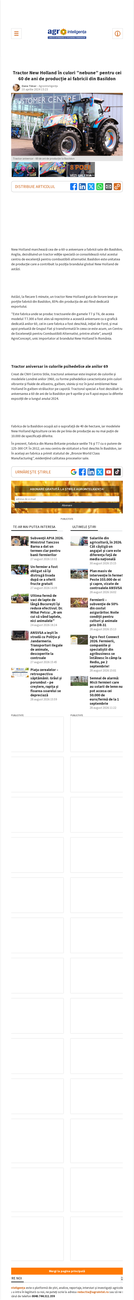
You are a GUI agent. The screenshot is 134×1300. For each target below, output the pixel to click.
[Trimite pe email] (108, 186)
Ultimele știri (84, 526)
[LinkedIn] (82, 186)
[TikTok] (117, 471)
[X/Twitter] (99, 471)
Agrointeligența (14, 1288)
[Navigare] (16, 33)
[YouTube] (108, 471)
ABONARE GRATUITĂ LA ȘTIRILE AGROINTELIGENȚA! (67, 489)
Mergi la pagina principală (67, 1271)
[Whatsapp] (99, 186)
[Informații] (117, 33)
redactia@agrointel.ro (93, 1292)
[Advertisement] (67, 13)
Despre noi (12, 1278)
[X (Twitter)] (91, 186)
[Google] (73, 471)
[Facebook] (73, 186)
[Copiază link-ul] (117, 186)
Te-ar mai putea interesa (34, 526)
